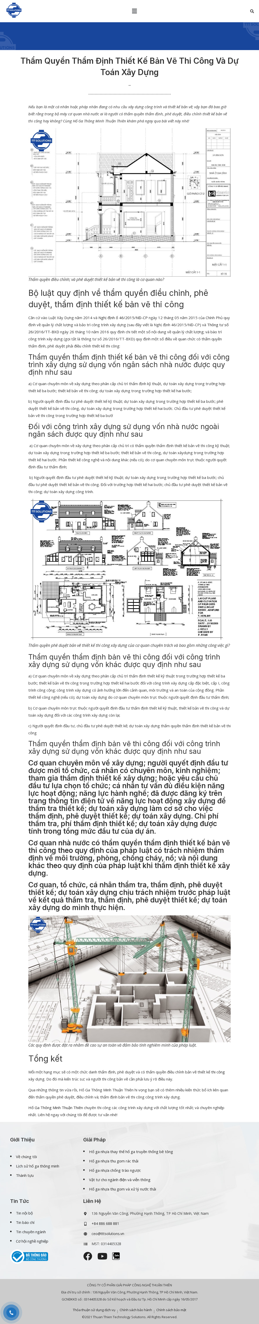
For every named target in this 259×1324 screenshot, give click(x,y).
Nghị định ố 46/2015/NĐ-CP (123, 317)
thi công (218, 1071)
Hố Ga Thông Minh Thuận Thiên (55, 1107)
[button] (134, 11)
